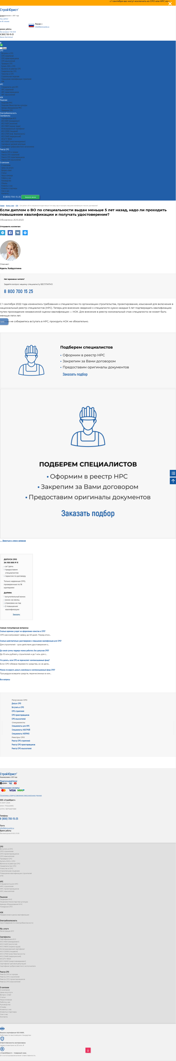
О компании (5, 990)
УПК (1, 876)
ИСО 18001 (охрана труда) (10, 947)
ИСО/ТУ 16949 (5, 959)
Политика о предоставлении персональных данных (21, 795)
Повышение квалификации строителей (16, 873)
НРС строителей (6, 886)
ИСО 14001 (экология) (8, 944)
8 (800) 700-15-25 (7, 34)
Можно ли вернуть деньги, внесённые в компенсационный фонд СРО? (27, 670)
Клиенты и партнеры (8, 1012)
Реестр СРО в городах (9, 974)
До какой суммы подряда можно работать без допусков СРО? (24, 650)
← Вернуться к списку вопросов (13, 540)
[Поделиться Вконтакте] (18, 234)
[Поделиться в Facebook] (11, 234)
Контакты (6, 43)
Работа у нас (5, 1002)
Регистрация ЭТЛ (7, 931)
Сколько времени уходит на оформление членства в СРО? (22, 631)
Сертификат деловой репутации (13, 964)
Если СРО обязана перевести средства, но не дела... (25, 664)
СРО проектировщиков (20, 715)
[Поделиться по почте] (26, 234)
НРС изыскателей (7, 891)
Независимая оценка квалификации (14, 915)
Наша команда (6, 1000)
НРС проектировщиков (9, 889)
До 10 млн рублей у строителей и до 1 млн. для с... (23, 654)
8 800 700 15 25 (18, 291)
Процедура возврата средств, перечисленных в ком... (25, 673)
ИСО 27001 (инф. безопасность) (12, 954)
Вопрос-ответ (5, 995)
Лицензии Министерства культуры (14, 902)
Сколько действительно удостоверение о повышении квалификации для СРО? (30, 641)
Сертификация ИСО (8, 939)
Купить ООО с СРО (7, 861)
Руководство (5, 1005)
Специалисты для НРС (21, 726)
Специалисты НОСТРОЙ (21, 729)
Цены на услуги (6, 992)
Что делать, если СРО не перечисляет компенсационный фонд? (25, 660)
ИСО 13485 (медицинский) (10, 956)
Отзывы (3, 1007)
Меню (4, 48)
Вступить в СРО (18, 707)
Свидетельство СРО (8, 866)
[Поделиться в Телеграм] (3, 234)
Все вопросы (5, 679)
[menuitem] (1, 50)
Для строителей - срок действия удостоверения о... (24, 644)
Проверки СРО (6, 859)
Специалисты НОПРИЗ (20, 733)
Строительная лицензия (10, 871)
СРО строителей (18, 711)
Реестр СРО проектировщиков (23, 744)
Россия (38, 24)
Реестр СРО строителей (21, 740)
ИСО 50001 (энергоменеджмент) (13, 961)
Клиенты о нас (6, 1009)
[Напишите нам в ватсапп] (1, 45)
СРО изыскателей (19, 719)
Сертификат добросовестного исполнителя (18, 966)
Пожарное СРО (6, 907)
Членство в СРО (6, 868)
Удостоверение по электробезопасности (16, 923)
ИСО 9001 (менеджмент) (9, 942)
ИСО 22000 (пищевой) (9, 951)
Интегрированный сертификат (12, 949)
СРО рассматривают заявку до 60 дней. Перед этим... (25, 635)
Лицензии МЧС (6, 899)
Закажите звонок (30, 197)
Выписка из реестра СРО (10, 864)
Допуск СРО (16, 703)
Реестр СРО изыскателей (21, 748)
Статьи (3, 997)
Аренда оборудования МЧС (11, 904)
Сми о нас (4, 1014)
